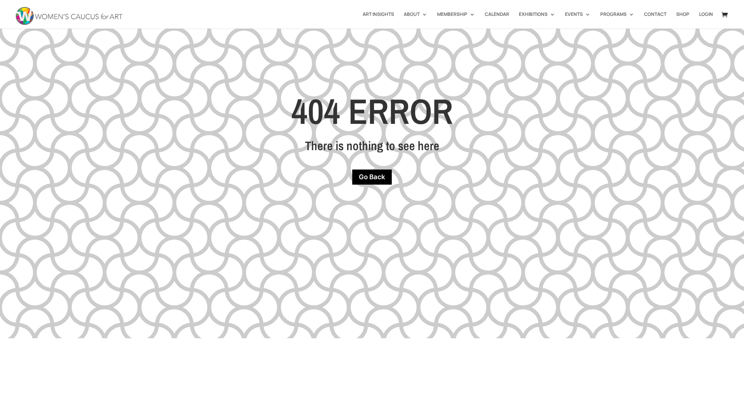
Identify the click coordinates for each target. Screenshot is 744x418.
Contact (655, 14)
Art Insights (378, 14)
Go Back (372, 177)
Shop (682, 14)
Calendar (497, 14)
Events (574, 14)
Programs (613, 14)
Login (706, 14)
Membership (452, 14)
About (412, 14)
